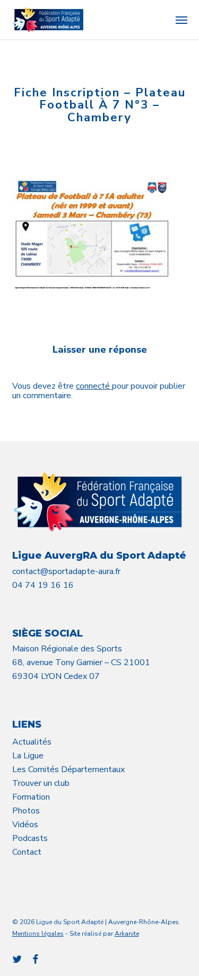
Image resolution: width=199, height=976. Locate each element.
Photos (26, 811)
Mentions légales (38, 933)
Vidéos (25, 824)
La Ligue (28, 755)
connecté (94, 386)
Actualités (31, 742)
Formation (31, 797)
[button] (181, 19)
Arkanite (127, 933)
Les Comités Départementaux (68, 769)
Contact (26, 852)
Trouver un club (41, 783)
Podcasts (30, 838)
